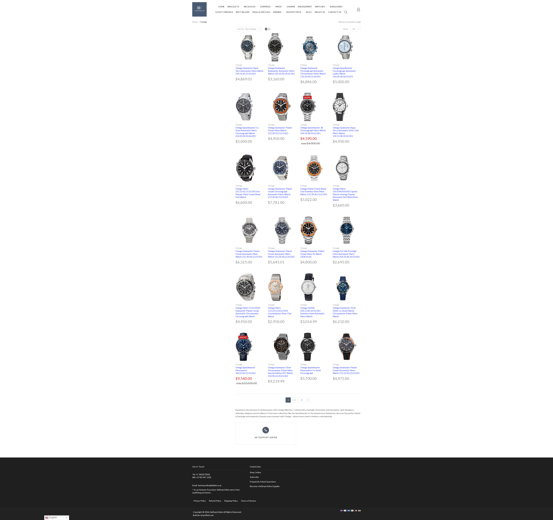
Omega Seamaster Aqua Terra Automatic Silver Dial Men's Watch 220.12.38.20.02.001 (346, 131)
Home (195, 22)
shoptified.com (207, 515)
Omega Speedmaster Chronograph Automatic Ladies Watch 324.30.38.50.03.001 (344, 72)
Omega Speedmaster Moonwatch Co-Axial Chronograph (310, 370)
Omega (238, 65)
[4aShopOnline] (199, 9)
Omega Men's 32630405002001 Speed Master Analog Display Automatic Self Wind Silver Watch (345, 194)
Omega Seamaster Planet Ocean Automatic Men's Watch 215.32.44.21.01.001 (346, 370)
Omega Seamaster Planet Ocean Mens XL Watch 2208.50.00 (312, 254)
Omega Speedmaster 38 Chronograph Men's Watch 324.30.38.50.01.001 (313, 130)
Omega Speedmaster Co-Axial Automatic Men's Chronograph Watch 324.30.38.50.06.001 (247, 131)
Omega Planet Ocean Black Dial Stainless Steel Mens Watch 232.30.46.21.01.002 (313, 191)
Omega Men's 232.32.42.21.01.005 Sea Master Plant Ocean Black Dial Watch (247, 192)
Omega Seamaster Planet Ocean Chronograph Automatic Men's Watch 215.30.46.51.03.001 (280, 192)
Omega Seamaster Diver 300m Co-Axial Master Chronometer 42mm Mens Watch (345, 312)
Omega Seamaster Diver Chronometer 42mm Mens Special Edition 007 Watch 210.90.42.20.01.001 (280, 371)
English (53, 517)
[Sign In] (358, 9)
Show (345, 29)
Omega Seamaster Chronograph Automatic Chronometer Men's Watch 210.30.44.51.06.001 (313, 72)
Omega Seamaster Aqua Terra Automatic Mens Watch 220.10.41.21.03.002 (249, 71)
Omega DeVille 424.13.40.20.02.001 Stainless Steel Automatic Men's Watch (312, 312)
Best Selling (251, 29)
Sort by (241, 29)
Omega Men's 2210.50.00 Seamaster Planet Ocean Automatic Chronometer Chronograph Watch (247, 312)
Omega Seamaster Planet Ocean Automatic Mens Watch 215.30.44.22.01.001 (248, 254)
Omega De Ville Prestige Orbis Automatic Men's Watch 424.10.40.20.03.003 (346, 254)
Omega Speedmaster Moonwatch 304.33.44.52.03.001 (245, 370)
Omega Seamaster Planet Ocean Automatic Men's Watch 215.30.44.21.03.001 (281, 254)
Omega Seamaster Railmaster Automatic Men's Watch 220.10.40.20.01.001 (281, 71)
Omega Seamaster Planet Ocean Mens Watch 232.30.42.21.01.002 (280, 130)
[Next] (308, 400)
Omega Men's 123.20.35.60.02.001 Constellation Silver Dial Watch (279, 312)
